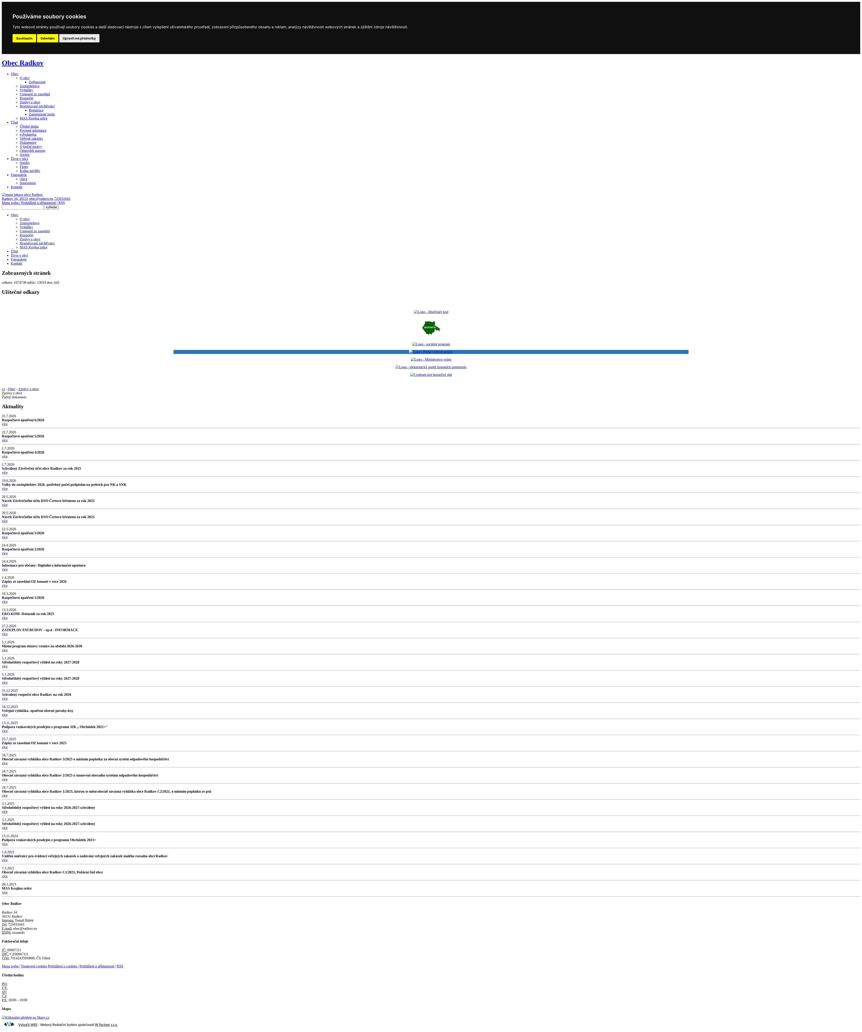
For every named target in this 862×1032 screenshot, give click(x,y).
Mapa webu (11, 203)
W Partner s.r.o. (106, 1025)
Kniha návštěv (30, 171)
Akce (23, 179)
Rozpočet (26, 98)
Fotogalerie (19, 175)
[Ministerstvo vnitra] (431, 359)
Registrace (36, 110)
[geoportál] (431, 336)
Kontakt (16, 187)
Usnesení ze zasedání (35, 94)
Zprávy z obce (30, 102)
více (5, 424)
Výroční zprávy (31, 146)
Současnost (28, 183)
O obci (24, 78)
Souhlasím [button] (24, 38)
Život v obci (19, 159)
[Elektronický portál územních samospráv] (431, 367)
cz (3, 389)
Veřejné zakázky (31, 138)
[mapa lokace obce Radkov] (22, 194)
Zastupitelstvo (30, 86)
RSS (61, 203)
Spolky (25, 163)
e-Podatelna (28, 134)
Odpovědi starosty (33, 151)
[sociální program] (431, 344)
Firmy (24, 167)
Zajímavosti (37, 82)
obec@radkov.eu (41, 199)
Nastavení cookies (34, 966)
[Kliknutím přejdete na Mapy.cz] (25, 1017)
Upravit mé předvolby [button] (79, 38)
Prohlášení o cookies (63, 966)
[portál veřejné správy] (431, 352)
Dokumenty (28, 142)
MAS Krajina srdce (33, 118)
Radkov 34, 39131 (15, 199)
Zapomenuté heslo (42, 114)
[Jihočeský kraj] (431, 312)
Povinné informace (33, 130)
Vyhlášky (26, 90)
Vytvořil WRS (27, 1025)
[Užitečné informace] (431, 375)
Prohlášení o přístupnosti (38, 203)
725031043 (62, 199)
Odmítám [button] (48, 38)
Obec (14, 74)
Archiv (25, 155)
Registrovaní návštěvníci (37, 106)
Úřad (14, 122)
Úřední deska (29, 126)
